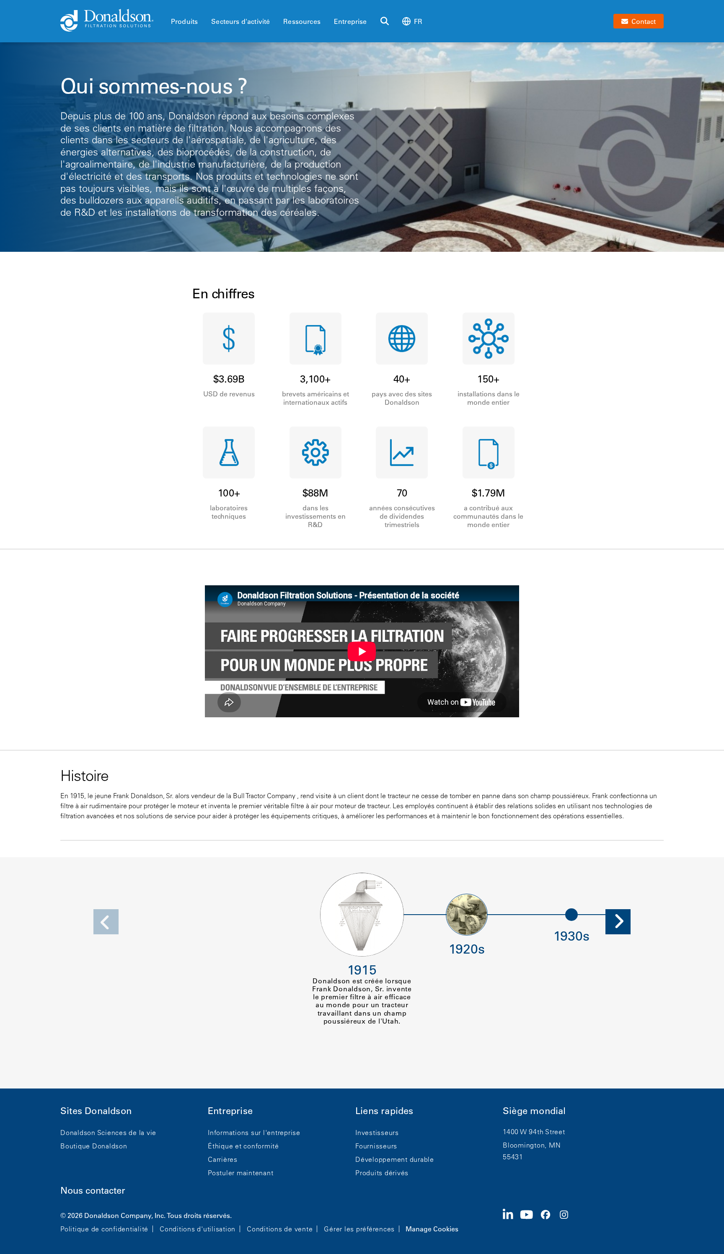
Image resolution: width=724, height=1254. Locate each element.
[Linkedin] (511, 1221)
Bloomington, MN (532, 1145)
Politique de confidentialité (104, 1229)
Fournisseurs (376, 1146)
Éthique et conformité (243, 1146)
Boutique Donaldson (93, 1146)
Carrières (223, 1159)
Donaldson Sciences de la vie (108, 1132)
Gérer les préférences (359, 1229)
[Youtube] (530, 1221)
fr (418, 21)
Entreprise (350, 21)
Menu (173, 7)
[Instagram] (567, 1221)
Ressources (302, 21)
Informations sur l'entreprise (254, 1132)
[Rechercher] (385, 21)
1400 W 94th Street (534, 1131)
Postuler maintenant (240, 1172)
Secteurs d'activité (240, 21)
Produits (184, 21)
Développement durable (394, 1159)
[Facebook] (549, 1221)
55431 (513, 1157)
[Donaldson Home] (112, 21)
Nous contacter (92, 1190)
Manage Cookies (432, 1229)
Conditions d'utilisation (197, 1229)
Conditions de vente (280, 1229)
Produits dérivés (382, 1172)
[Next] (618, 921)
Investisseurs (377, 1132)
